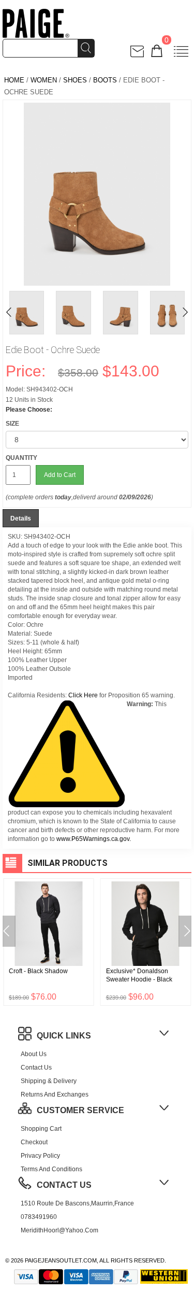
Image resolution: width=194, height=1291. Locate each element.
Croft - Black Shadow (38, 971)
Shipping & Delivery (49, 1081)
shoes (75, 80)
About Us (34, 1054)
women (44, 80)
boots (105, 80)
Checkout (34, 1142)
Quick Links (64, 1035)
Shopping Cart (41, 1128)
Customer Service (80, 1110)
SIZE (12, 423)
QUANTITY (21, 457)
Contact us (36, 1067)
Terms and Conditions (51, 1169)
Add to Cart (60, 475)
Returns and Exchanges (54, 1094)
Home (14, 80)
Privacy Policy (40, 1155)
